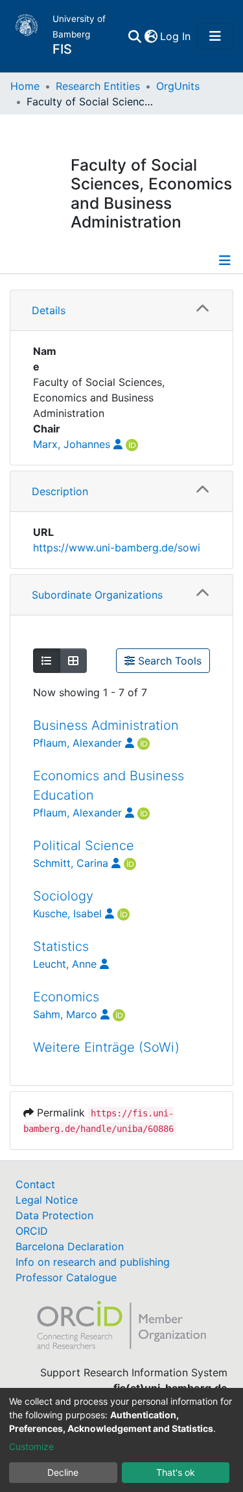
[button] (151, 36)
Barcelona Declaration (70, 1246)
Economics (66, 997)
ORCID (32, 1230)
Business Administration (106, 725)
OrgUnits (178, 86)
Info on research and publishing (93, 1261)
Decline (62, 1472)
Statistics (61, 946)
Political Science (83, 845)
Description (60, 491)
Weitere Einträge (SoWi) (106, 1047)
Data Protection (54, 1215)
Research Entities (98, 86)
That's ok (175, 1472)
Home (25, 86)
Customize (31, 1446)
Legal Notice (47, 1199)
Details (48, 310)
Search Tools (168, 660)
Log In (176, 36)
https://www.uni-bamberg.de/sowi (116, 547)
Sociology (63, 896)
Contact (35, 1184)
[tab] (121, 310)
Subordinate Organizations (97, 594)
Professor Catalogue (66, 1277)
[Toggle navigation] (215, 36)
